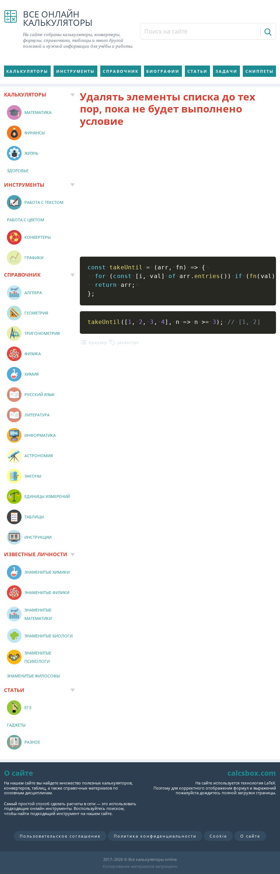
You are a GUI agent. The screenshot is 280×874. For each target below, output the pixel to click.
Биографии (162, 71)
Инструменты (75, 71)
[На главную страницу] (10, 29)
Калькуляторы (27, 71)
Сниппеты (259, 71)
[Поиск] (267, 31)
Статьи (197, 71)
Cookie (218, 836)
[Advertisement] (178, 192)
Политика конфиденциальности (155, 836)
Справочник (121, 71)
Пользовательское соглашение (60, 836)
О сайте (250, 836)
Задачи (226, 71)
